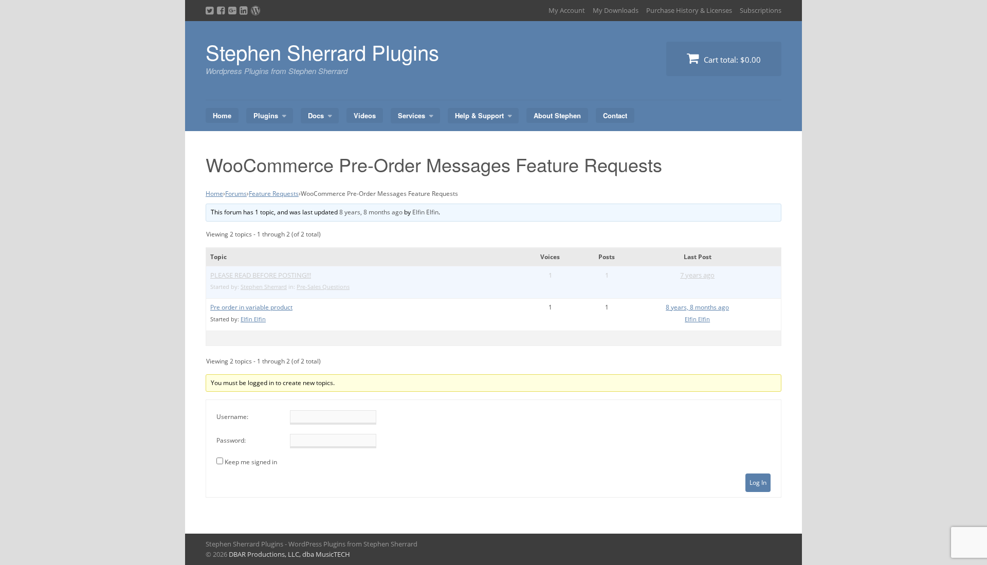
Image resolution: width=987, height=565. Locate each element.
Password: (231, 440)
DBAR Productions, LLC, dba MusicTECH (289, 554)
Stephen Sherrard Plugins (322, 51)
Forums (236, 193)
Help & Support (479, 115)
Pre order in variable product (251, 307)
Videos (365, 115)
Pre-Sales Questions (323, 286)
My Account (567, 10)
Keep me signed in (251, 462)
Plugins (265, 115)
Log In (758, 482)
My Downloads (615, 10)
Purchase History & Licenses (689, 10)
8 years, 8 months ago (371, 212)
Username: (232, 416)
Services (411, 115)
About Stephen (557, 115)
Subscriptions (760, 10)
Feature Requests (274, 193)
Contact (615, 115)
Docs (316, 115)
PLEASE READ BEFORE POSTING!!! (260, 275)
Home (222, 115)
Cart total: (731, 59)
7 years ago (697, 275)
